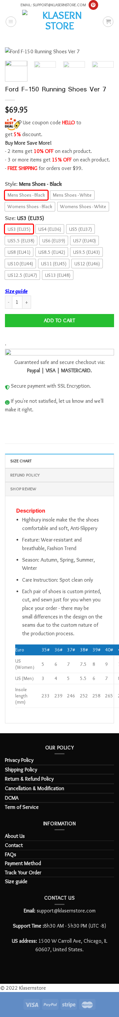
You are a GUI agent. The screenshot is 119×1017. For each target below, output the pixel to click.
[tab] (59, 461)
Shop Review (23, 488)
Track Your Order (23, 872)
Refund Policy (25, 474)
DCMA (12, 798)
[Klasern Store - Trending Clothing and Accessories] (59, 21)
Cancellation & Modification (34, 788)
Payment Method (23, 863)
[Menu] (11, 21)
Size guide (16, 291)
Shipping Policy (21, 769)
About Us (15, 836)
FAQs (10, 854)
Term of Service (22, 807)
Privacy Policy (19, 760)
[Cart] (108, 21)
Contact (14, 845)
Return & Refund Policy (29, 779)
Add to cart (59, 320)
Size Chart (21, 460)
